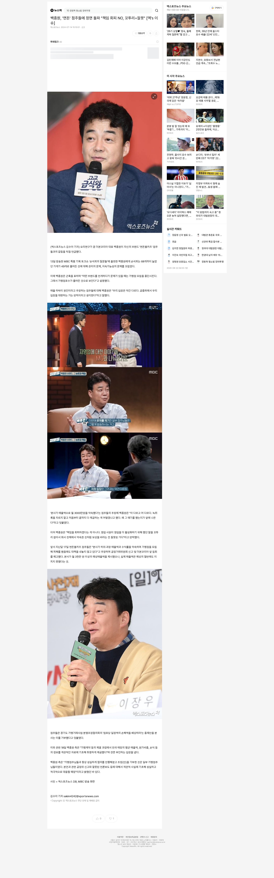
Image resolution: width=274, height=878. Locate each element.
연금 (174, 241)
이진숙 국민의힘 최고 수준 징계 (183, 255)
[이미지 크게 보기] (154, 96)
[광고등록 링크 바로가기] (157, 42)
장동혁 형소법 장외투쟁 (213, 261)
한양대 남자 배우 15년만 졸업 (213, 255)
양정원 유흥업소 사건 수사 (183, 261)
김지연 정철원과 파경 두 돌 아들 (183, 248)
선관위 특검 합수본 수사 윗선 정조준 (213, 241)
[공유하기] (156, 33)
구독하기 (217, 8)
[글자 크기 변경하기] (150, 33)
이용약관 (120, 837)
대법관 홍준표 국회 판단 (213, 235)
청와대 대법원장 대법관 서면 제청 (213, 248)
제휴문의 (154, 837)
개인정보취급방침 (131, 837)
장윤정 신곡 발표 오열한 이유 (183, 235)
